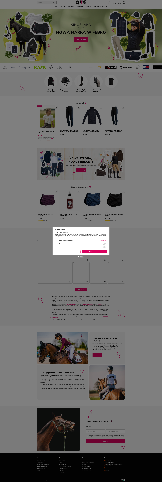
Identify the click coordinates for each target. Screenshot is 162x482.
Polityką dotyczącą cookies (84, 234)
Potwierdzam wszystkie (94, 251)
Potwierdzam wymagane (68, 251)
